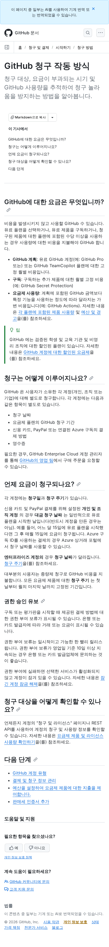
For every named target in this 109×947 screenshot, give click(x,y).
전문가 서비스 (36, 927)
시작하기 (63, 47)
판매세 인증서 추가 (31, 801)
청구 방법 (85, 47)
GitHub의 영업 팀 (36, 460)
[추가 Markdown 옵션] (52, 117)
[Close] (94, 9)
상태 (95, 922)
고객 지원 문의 (22, 889)
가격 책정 (12, 927)
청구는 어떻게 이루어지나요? (45, 378)
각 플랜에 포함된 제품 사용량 (46, 312)
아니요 (39, 847)
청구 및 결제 (39, 47)
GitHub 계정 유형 (30, 773)
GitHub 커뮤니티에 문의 (29, 881)
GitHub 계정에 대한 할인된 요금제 (57, 352)
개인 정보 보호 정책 (18, 857)
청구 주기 (13, 563)
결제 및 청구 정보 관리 (34, 780)
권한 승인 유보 (21, 601)
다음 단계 (17, 759)
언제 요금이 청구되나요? (39, 484)
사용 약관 (51, 922)
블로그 (57, 927)
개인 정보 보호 (75, 922)
